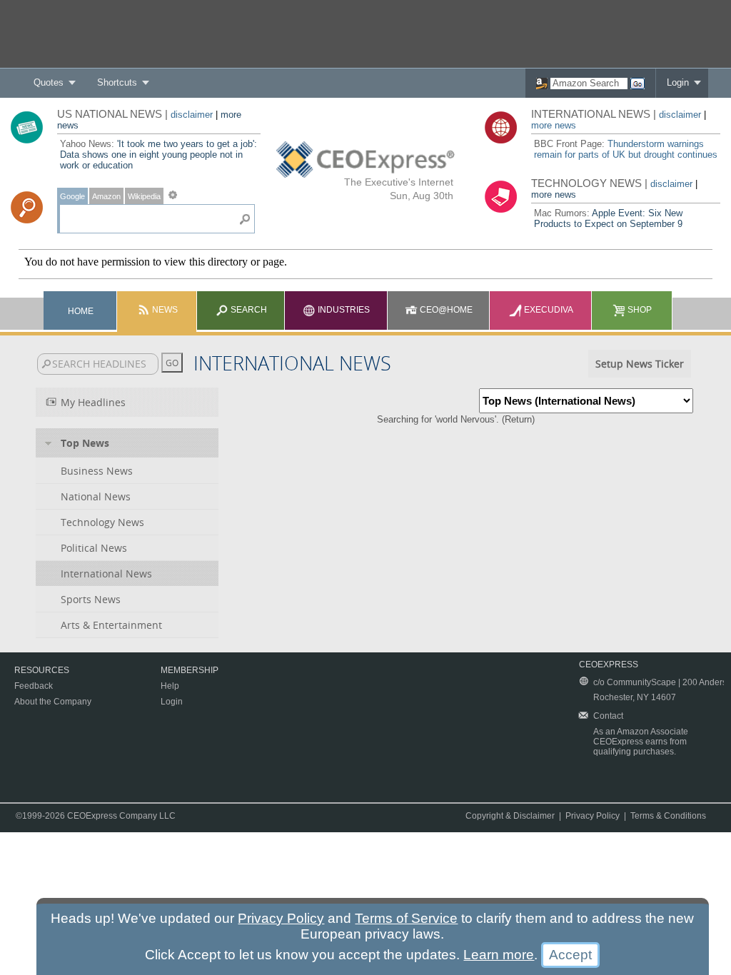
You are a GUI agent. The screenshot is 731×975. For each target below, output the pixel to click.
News (164, 310)
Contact (608, 716)
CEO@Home (445, 310)
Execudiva (547, 310)
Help (170, 686)
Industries (343, 310)
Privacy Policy (592, 816)
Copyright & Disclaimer (510, 816)
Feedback (33, 686)
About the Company (52, 702)
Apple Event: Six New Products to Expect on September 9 (608, 218)
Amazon (106, 196)
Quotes (49, 82)
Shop (638, 310)
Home (81, 311)
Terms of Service (406, 918)
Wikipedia (144, 196)
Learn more (498, 954)
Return (518, 419)
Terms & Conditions (668, 816)
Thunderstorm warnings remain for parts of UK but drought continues (625, 149)
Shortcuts (117, 82)
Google (72, 196)
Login (678, 82)
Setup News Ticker (639, 363)
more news (553, 125)
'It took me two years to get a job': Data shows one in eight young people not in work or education (158, 154)
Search (247, 310)
